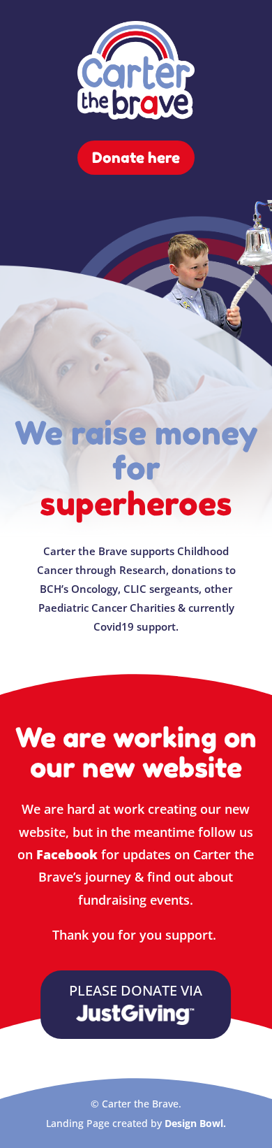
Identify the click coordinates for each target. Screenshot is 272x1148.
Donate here (136, 157)
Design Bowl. (195, 1123)
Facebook (67, 854)
